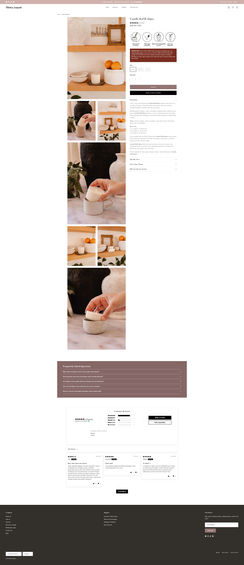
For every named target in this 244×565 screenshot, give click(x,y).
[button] (134, 23)
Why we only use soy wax (138, 169)
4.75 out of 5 (89, 419)
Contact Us (9, 530)
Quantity (133, 75)
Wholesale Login (11, 527)
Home (58, 14)
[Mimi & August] (14, 7)
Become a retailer (11, 525)
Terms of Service (234, 552)
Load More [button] (122, 491)
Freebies (124, 7)
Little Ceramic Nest (137, 53)
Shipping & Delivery (110, 522)
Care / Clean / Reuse (136, 164)
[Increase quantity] (139, 79)
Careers (8, 522)
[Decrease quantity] (131, 79)
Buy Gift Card (108, 525)
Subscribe (210, 530)
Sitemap (218, 552)
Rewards (230, 1)
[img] (72, 456)
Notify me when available (153, 93)
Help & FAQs (223, 1)
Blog (7, 533)
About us (8, 516)
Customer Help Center (110, 516)
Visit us (8, 519)
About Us (115, 7)
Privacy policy (225, 552)
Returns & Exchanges (110, 519)
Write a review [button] (160, 417)
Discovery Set (134, 7)
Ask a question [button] (160, 422)
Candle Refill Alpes (65, 14)
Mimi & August (12, 558)
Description (133, 100)
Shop (107, 7)
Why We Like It (135, 159)
